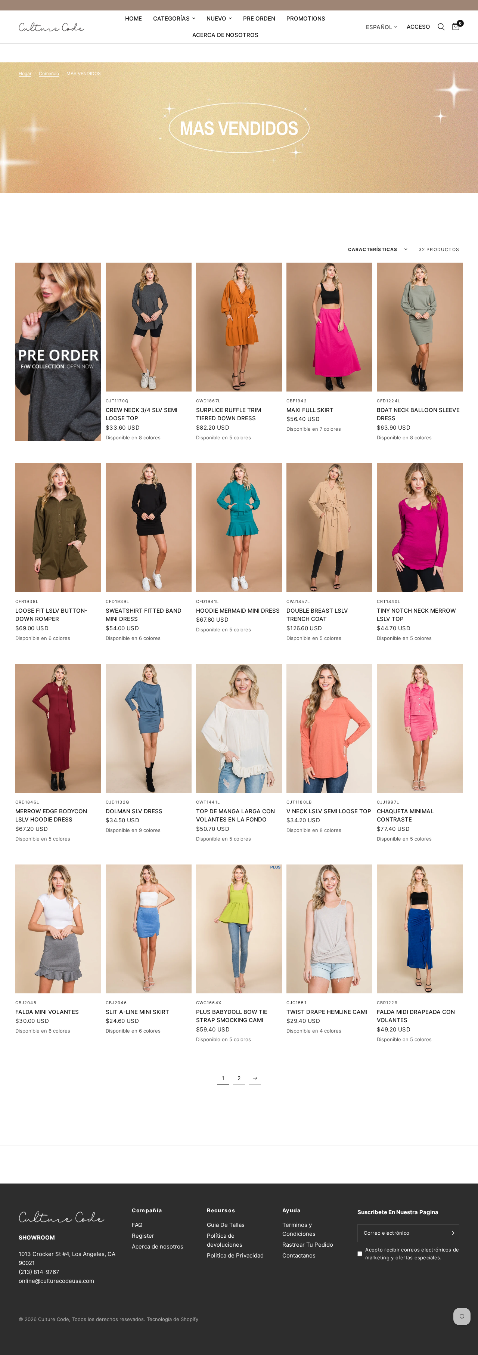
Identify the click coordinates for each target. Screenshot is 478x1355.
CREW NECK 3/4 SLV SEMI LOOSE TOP (141, 414)
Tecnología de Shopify (172, 1319)
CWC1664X (208, 1002)
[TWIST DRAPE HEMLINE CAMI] (329, 928)
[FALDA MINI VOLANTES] (58, 928)
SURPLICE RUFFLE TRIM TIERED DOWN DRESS (228, 414)
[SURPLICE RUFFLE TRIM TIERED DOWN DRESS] (239, 327)
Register (143, 1235)
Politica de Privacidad (235, 1255)
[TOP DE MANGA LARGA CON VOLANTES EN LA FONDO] (239, 728)
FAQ (137, 1224)
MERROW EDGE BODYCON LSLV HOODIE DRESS (51, 815)
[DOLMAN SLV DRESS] (149, 728)
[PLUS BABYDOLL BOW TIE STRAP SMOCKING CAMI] (239, 928)
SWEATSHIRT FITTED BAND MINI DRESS (143, 615)
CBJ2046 (116, 1002)
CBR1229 (387, 1002)
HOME (133, 18)
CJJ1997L (388, 802)
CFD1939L (117, 601)
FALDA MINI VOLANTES (47, 1011)
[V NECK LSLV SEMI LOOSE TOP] (329, 728)
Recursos (221, 1210)
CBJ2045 (26, 1002)
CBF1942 (296, 400)
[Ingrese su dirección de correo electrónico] (451, 1233)
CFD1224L (388, 400)
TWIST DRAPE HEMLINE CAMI (326, 1011)
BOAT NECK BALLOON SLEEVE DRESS (418, 414)
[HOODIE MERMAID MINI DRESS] (239, 527)
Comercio (49, 73)
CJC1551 (296, 1002)
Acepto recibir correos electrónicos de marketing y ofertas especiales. (412, 1253)
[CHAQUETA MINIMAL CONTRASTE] (420, 728)
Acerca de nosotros (225, 34)
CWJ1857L (298, 601)
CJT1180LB (299, 802)
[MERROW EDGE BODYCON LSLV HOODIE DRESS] (58, 728)
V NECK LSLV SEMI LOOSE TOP (328, 811)
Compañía (147, 1210)
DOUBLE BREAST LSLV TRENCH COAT (317, 615)
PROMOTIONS (305, 18)
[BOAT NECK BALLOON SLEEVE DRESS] (420, 327)
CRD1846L (27, 802)
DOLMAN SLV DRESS (134, 811)
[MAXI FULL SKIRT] (329, 327)
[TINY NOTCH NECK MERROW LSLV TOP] (420, 527)
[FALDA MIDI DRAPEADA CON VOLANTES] (420, 928)
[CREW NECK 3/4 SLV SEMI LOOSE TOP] (149, 327)
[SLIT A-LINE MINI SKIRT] (149, 928)
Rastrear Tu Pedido (307, 1244)
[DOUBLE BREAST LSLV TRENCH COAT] (329, 527)
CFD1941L (207, 601)
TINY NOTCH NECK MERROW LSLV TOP (416, 615)
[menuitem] (134, 18)
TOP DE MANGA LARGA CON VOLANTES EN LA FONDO (235, 815)
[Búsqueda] (441, 26)
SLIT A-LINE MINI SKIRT (137, 1011)
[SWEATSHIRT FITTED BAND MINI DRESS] (149, 527)
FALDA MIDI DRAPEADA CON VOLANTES (416, 1016)
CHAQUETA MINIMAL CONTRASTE (405, 815)
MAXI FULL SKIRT (309, 410)
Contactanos (299, 1255)
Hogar (25, 73)
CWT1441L (208, 802)
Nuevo (216, 18)
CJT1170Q (117, 400)
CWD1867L (208, 400)
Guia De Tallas (226, 1224)
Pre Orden (259, 18)
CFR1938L (26, 601)
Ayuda (291, 1210)
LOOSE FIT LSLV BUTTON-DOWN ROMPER (51, 615)
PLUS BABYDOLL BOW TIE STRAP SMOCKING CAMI (231, 1016)
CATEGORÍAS (171, 18)
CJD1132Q (117, 802)
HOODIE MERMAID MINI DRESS (238, 610)
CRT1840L (388, 601)
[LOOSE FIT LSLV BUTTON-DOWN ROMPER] (58, 527)
